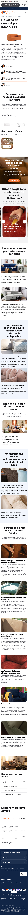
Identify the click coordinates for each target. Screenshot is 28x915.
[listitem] (7, 128)
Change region (24, 5)
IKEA (3, 838)
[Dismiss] (27, 1)
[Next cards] (24, 430)
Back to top (23, 899)
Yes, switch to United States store (10, 5)
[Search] (18, 12)
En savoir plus (6, 147)
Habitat (23, 824)
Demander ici (14, 180)
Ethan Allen (23, 830)
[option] (14, 221)
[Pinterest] (7, 882)
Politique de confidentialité (13, 899)
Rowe (16, 826)
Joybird (3, 833)
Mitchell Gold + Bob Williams (23, 835)
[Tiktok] (16, 882)
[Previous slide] (3, 222)
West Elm (4, 824)
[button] (11, 115)
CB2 (16, 830)
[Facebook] (11, 882)
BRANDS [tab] (6, 818)
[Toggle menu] (25, 12)
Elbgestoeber (5, 842)
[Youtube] (20, 882)
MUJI (16, 838)
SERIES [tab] (13, 818)
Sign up (23, 874)
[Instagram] (3, 882)
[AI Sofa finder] (15, 12)
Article (9, 824)
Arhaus (16, 824)
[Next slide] (25, 222)
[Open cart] (20, 12)
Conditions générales (3, 899)
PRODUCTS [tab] (21, 818)
